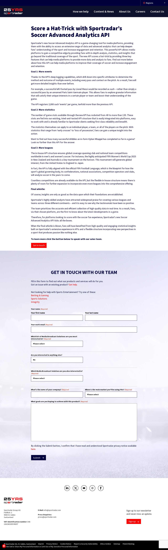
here (33, 449)
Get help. (73, 284)
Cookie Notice (65, 544)
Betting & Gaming (40, 295)
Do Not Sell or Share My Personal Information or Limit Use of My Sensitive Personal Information (41, 546)
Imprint (41, 544)
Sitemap (117, 544)
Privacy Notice (52, 544)
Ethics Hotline (105, 544)
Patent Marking (128, 544)
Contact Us (157, 11)
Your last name (91, 313)
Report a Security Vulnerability (86, 544)
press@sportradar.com (47, 517)
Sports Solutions (39, 298)
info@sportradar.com (52, 510)
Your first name (38, 313)
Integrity (35, 301)
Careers (140, 11)
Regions (149, 3)
